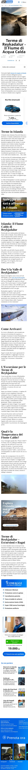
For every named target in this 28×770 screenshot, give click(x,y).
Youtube (20, 761)
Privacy (11, 765)
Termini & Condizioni (5, 765)
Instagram (4, 761)
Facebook (12, 761)
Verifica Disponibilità (12, 123)
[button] (16, 60)
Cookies (16, 765)
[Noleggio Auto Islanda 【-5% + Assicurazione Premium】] (7, 2)
